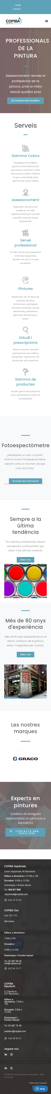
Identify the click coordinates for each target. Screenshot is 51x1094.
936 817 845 (14, 889)
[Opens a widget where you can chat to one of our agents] (40, 1089)
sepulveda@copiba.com (16, 894)
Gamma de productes (25, 382)
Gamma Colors (25, 155)
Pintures (25, 288)
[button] (46, 21)
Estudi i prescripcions (25, 340)
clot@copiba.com (12, 963)
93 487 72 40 (14, 1025)
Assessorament (25, 199)
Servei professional (25, 243)
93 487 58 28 (14, 961)
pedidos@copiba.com (15, 1031)
